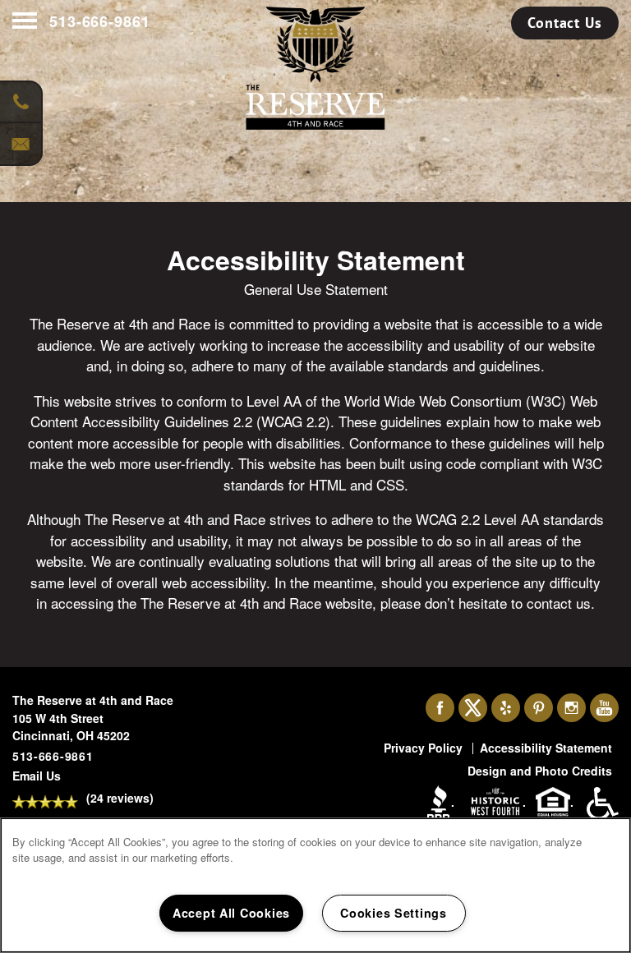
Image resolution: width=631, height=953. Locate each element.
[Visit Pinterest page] (538, 708)
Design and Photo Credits (539, 770)
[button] (565, 23)
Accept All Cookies (231, 913)
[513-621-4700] (20, 102)
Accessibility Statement (546, 747)
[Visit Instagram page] (571, 708)
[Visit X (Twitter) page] (472, 708)
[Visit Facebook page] (440, 708)
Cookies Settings (393, 913)
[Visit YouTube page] (604, 708)
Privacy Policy (423, 747)
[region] (315, 885)
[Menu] (24, 21)
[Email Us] (20, 143)
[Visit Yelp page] (505, 708)
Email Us (36, 775)
